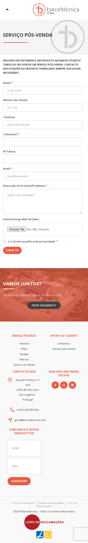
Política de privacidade (50, 502)
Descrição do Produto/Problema (25, 186)
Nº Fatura (9, 151)
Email (7, 168)
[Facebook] (55, 385)
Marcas (24, 359)
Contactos (64, 343)
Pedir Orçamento (44, 305)
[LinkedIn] (72, 385)
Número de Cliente (15, 100)
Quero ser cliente (24, 364)
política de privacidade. (40, 241)
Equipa (24, 354)
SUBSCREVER (19, 481)
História (24, 343)
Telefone (9, 117)
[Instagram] (64, 385)
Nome (8, 83)
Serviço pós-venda (64, 349)
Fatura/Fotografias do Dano (21, 219)
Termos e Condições (22, 502)
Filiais (24, 349)
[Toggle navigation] (7, 10)
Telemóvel (11, 134)
